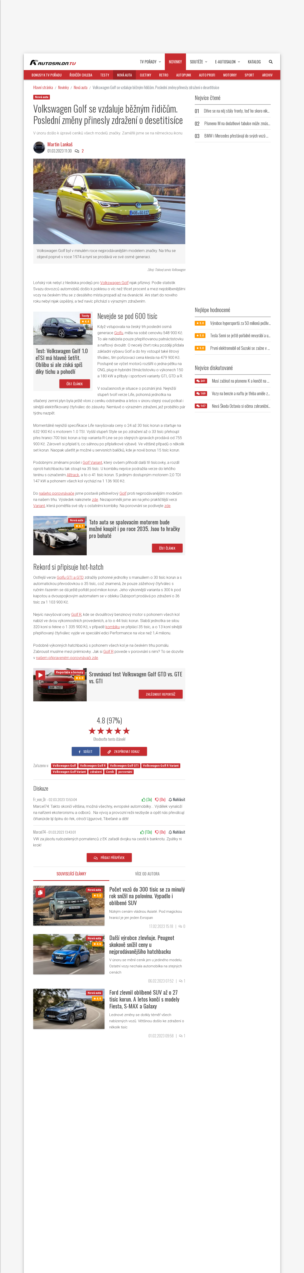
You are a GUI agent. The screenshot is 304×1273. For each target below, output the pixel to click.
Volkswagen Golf (114, 282)
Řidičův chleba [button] (81, 74)
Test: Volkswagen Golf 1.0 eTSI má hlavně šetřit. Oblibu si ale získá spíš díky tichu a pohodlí (62, 360)
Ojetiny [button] (145, 74)
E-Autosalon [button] (225, 62)
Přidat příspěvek (112, 857)
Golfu (118, 333)
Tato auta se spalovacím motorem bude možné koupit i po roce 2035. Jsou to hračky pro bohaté (134, 529)
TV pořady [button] (148, 62)
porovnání (125, 772)
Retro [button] (163, 74)
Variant (39, 506)
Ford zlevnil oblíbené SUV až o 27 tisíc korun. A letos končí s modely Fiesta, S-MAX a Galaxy (144, 999)
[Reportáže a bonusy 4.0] (60, 684)
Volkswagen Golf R (93, 765)
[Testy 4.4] (63, 328)
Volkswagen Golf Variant (69, 772)
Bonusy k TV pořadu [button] (47, 74)
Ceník (110, 772)
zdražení (96, 772)
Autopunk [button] (183, 74)
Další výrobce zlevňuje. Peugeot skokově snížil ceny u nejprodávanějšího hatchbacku (141, 944)
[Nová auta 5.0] (68, 905)
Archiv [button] (267, 74)
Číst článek (74, 383)
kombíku (112, 627)
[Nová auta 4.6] (68, 954)
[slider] (109, 730)
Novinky (63, 87)
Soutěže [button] (196, 62)
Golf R (76, 614)
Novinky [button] (175, 62)
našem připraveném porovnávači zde (67, 658)
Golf (122, 493)
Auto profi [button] (207, 74)
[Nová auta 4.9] (68, 1008)
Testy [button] (104, 74)
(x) (148, 799)
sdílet (87, 751)
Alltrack (73, 475)
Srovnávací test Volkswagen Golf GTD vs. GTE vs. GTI (135, 677)
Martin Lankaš (60, 144)
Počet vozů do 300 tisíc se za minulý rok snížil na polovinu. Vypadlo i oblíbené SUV (147, 896)
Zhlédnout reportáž (161, 694)
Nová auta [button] (124, 74)
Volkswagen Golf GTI (124, 765)
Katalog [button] (254, 62)
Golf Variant (92, 462)
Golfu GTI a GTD (70, 577)
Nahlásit (178, 799)
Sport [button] (249, 74)
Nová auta (80, 87)
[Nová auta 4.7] (60, 535)
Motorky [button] (230, 74)
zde (95, 499)
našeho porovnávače (56, 493)
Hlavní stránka (43, 87)
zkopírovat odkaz (126, 751)
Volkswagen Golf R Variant (161, 765)
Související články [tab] (71, 874)
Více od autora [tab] (147, 874)
